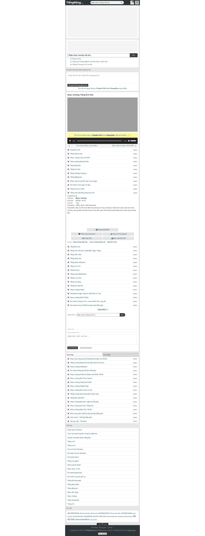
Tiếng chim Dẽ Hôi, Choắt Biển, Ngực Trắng (85, 251)
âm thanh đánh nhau (112, 516)
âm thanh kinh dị (104, 513)
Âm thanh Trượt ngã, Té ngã (80, 185)
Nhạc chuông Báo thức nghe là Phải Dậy (84, 402)
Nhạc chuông (81, 198)
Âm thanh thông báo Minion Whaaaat (83, 370)
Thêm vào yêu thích (87, 234)
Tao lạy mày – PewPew (78, 421)
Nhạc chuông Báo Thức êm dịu (81, 390)
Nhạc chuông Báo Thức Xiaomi (81, 378)
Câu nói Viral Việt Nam (75, 449)
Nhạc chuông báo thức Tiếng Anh (81, 406)
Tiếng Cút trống (75, 282)
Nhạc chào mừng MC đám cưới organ (83, 181)
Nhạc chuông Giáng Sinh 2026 (81, 382)
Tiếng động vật (72, 488)
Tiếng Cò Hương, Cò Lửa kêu (82, 64)
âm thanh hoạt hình (78, 516)
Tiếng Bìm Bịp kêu (76, 286)
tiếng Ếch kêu (112, 242)
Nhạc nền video (72, 492)
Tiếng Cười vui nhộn (77, 189)
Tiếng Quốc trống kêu (77, 262)
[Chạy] (70, 141)
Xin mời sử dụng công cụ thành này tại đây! (102, 88)
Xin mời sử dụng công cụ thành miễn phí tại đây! (102, 135)
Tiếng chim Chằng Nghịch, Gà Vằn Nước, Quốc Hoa (89, 61)
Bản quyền (102, 527)
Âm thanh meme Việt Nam (76, 453)
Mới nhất (70, 355)
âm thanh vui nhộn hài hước (125, 516)
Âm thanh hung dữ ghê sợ (76, 477)
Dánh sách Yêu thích (74, 430)
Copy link (88, 238)
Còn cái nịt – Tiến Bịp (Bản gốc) (81, 417)
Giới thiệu (94, 527)
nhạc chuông (93, 519)
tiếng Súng (96, 516)
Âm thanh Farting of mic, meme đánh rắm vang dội (88, 301)
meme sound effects (82, 519)
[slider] (134, 140)
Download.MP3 (103, 230)
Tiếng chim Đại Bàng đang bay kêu (82, 193)
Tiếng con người (73, 461)
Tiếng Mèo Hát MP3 (77, 398)
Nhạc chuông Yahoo (77, 290)
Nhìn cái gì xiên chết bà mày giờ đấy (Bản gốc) (86, 413)
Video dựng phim (73, 500)
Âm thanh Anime (73, 457)
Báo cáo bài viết (119, 238)
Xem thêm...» (103, 309)
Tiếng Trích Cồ (75, 266)
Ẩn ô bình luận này (87, 347)
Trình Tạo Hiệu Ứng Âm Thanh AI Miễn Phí (82, 434)
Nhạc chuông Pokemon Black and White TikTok (86, 374)
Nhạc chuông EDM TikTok (79, 297)
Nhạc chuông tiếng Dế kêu (79, 161)
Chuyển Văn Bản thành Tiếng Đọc (79, 438)
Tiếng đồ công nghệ (74, 480)
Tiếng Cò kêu (76, 59)
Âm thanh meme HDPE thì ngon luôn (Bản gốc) (86, 305)
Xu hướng (106, 355)
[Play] (68, 150)
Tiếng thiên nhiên (73, 484)
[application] (102, 141)
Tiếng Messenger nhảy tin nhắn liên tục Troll (85, 293)
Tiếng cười (71, 441)
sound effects (88, 516)
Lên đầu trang (102, 524)
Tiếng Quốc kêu (75, 258)
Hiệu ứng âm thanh (74, 465)
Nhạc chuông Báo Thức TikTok (81, 409)
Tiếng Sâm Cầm (76, 254)
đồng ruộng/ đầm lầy (80, 242)
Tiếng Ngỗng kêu (76, 177)
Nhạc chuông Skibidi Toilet (79, 386)
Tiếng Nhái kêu (75, 165)
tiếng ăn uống (94, 513)
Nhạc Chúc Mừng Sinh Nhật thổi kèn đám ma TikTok (88, 359)
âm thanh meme (126, 513)
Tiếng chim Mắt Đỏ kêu (78, 274)
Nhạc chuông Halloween (78, 367)
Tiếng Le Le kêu (75, 278)
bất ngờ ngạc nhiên (115, 513)
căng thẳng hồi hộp (73, 513)
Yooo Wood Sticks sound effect (86, 145)
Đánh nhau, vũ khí (73, 469)
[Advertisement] (102, 22)
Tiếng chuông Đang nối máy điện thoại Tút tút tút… (87, 363)
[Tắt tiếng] (129, 141)
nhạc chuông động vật (97, 242)
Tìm (122, 315)
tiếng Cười (103, 516)
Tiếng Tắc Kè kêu (76, 154)
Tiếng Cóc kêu (75, 169)
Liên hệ (109, 527)
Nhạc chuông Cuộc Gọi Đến (80, 158)
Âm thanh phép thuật (74, 473)
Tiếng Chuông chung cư (78, 173)
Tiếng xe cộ (71, 445)
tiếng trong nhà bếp (85, 513)
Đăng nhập (132, 530)
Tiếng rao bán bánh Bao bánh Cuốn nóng (84, 394)
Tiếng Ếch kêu (75, 150)
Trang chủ (70, 504)
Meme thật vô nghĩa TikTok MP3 (123, 145)
